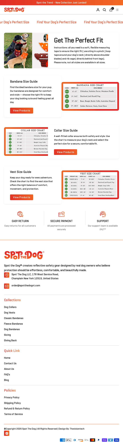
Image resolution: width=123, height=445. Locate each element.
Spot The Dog (29, 428)
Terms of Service (13, 414)
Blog (6, 380)
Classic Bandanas (13, 318)
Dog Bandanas (12, 329)
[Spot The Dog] (14, 9)
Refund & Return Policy (17, 408)
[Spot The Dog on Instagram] (6, 433)
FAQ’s (7, 374)
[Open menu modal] (117, 10)
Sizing (7, 334)
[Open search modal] (104, 10)
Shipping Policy (12, 403)
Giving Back (10, 340)
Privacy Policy (11, 397)
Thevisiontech (77, 428)
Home (7, 357)
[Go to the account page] (98, 10)
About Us (9, 369)
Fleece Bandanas (13, 323)
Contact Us (10, 363)
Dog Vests (9, 312)
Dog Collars (10, 307)
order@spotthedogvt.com (26, 285)
